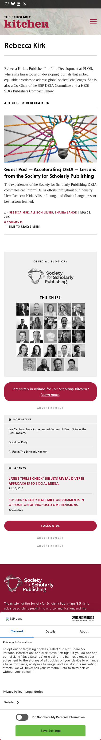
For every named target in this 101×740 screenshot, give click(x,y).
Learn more (50, 394)
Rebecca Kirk (19, 212)
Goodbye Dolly (18, 442)
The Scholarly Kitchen (26, 22)
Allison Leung (42, 212)
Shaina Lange (66, 212)
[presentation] (50, 138)
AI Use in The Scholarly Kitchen (28, 451)
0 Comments (13, 222)
